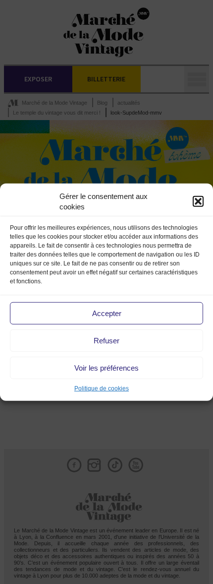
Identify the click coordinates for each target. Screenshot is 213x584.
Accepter (106, 313)
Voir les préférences (106, 368)
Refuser (106, 340)
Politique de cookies (101, 388)
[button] (198, 201)
